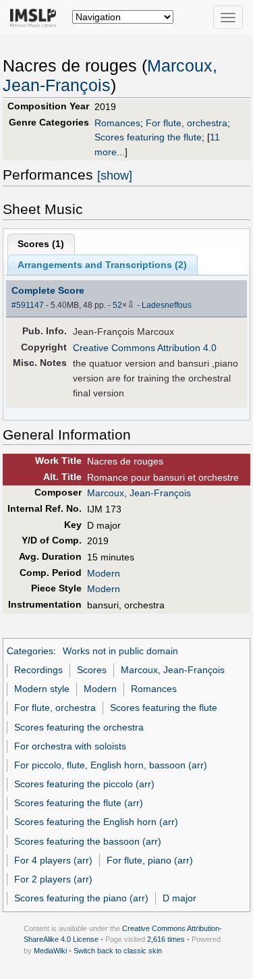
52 (117, 305)
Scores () (41, 243)
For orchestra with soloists (70, 746)
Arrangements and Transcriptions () (102, 264)
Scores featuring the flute (148, 137)
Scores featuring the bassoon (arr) (87, 841)
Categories (30, 650)
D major (179, 898)
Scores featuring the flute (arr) (78, 802)
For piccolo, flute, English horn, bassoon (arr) (110, 765)
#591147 (27, 305)
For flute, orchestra (186, 122)
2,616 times (166, 939)
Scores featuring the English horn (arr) (96, 821)
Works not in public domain (120, 650)
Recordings (38, 669)
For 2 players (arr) (53, 879)
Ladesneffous (167, 305)
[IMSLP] (36, 17)
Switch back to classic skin (118, 951)
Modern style (41, 688)
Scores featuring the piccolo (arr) (84, 783)
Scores (92, 669)
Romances (117, 122)
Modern (103, 573)
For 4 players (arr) (53, 860)
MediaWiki (50, 951)
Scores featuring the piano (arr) (81, 898)
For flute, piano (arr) (150, 860)
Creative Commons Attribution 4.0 (145, 347)
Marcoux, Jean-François (139, 492)
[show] (114, 175)
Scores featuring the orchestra (79, 727)
